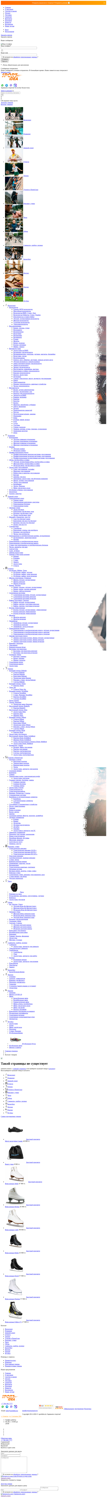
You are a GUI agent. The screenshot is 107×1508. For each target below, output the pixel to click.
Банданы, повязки (19, 656)
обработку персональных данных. (25, 57)
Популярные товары (12, 1364)
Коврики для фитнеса (17, 980)
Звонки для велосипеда (21, 367)
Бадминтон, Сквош (16, 745)
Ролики (12, 958)
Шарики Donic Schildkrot (22, 740)
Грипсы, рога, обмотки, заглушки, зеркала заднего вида (33, 360)
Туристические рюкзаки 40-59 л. (25, 852)
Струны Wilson (18, 728)
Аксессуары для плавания (18, 467)
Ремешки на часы (15, 894)
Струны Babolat (19, 682)
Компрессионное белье (17, 647)
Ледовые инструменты (21, 825)
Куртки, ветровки (19, 345)
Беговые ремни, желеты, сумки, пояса (22, 871)
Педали (16, 408)
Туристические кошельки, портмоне (22, 867)
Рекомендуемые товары (13, 1366)
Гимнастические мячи (21, 1002)
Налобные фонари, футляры (19, 838)
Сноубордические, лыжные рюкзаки (22, 858)
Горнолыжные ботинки (21, 504)
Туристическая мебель (17, 791)
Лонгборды (13, 965)
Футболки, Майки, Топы (18, 570)
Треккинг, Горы (14, 912)
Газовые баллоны (19, 784)
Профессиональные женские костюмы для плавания (32, 454)
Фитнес (26, 273)
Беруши (16, 475)
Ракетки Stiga (18, 713)
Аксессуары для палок (21, 778)
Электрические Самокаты (18, 948)
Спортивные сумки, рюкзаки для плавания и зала (27, 874)
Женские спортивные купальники (25, 445)
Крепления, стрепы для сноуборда (25, 530)
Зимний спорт (29, 148)
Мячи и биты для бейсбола (22, 1004)
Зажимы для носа (19, 477)
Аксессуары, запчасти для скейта (25, 956)
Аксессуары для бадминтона (23, 755)
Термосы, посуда (15, 844)
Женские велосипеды (21, 320)
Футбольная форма (16, 1033)
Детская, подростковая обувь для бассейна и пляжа (31, 462)
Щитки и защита (15, 1047)
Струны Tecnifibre (19, 699)
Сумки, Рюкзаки (15, 1031)
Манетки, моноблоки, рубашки (24, 405)
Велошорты (17, 337)
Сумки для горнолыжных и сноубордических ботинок (28, 545)
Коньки (16, 556)
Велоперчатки (18, 332)
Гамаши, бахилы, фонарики (19, 936)
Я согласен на (20, 57)
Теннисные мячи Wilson (21, 725)
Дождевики (13, 645)
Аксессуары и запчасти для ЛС (24, 830)
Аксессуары (17, 564)
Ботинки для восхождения (18, 919)
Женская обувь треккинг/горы (24, 914)
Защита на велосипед (21, 365)
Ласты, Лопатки (19, 486)
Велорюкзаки (14, 865)
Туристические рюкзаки (17, 848)
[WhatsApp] (2, 85)
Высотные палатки (20, 761)
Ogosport (12, 992)
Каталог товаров (7, 102)
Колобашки (17, 484)
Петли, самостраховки (17, 806)
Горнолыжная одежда (17, 628)
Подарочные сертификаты (18, 1013)
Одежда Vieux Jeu (19, 689)
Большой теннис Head (17, 730)
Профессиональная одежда (18, 452)
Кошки (15, 821)
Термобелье (13, 621)
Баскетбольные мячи (20, 998)
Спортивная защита (16, 664)
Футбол (26, 301)
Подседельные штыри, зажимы (24, 414)
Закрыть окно (6, 72)
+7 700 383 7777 (9, 82)
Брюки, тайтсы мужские (22, 591)
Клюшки (16, 558)
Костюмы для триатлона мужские (25, 653)
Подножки (17, 376)
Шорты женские (19, 582)
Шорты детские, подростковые (24, 580)
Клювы (16, 819)
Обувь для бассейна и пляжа (19, 460)
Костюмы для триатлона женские (25, 651)
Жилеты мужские (19, 619)
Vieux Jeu (12, 687)
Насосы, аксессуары (20, 375)
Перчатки (12, 1029)
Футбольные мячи (15, 1045)
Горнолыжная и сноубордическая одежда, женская (31, 632)
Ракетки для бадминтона (22, 751)
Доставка (8, 15)
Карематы (12, 772)
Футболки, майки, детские (22, 572)
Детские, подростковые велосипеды (26, 319)
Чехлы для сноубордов (21, 534)
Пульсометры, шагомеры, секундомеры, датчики (26, 896)
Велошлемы (17, 335)
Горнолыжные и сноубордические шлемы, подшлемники (29, 536)
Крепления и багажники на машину (22, 1011)
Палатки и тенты (15, 759)
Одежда (26, 162)
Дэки (15, 954)
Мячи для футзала (15, 1027)
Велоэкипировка (15, 326)
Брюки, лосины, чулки (21, 328)
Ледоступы (13, 938)
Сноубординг (14, 526)
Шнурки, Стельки (15, 940)
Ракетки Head (18, 732)
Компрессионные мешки (18, 861)
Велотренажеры (19, 358)
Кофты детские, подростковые (24, 602)
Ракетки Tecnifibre (19, 697)
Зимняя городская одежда (18, 636)
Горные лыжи (18, 500)
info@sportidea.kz (12, 1411)
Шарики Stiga (18, 715)
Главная (8, 7)
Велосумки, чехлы (20, 356)
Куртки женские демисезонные (24, 611)
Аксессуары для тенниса (18, 734)
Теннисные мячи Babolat (22, 678)
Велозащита (17, 330)
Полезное (8, 20)
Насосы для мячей (19, 1009)
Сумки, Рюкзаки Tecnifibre (22, 695)
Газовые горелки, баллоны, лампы (21, 780)
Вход (7, 30)
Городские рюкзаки (16, 856)
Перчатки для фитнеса (17, 982)
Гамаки (11, 774)
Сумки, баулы (14, 860)
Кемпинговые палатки (21, 765)
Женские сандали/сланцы (22, 927)
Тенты (15, 767)
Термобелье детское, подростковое (25, 623)
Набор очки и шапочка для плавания (26, 473)
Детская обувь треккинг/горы (23, 917)
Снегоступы (13, 549)
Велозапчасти (14, 388)
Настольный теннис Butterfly (19, 706)
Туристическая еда (15, 789)
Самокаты (12, 944)
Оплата (7, 13)
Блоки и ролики (15, 810)
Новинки (8, 1362)
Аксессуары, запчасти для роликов (25, 961)
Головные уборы (15, 654)
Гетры (11, 1025)
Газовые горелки (19, 782)
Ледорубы (17, 823)
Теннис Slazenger (15, 702)
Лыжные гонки (14, 508)
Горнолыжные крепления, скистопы (26, 502)
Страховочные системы (17, 795)
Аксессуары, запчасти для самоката (26, 946)
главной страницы (19, 1069)
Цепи (15, 433)
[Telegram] (6, 85)
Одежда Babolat (18, 672)
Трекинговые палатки (21, 763)
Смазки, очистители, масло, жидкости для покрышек (32, 378)
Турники (12, 976)
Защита (16, 562)
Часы (25, 217)
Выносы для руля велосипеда (23, 393)
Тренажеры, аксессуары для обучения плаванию (30, 479)
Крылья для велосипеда (21, 373)
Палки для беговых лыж (22, 515)
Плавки (12, 447)
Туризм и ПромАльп (31, 190)
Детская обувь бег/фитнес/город (24, 906)
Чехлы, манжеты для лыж (18, 547)
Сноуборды (17, 528)
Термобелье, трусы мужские (23, 626)
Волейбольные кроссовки (18, 932)
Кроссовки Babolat (20, 676)
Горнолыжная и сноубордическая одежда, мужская (31, 634)
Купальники (13, 437)
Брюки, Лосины (15, 585)
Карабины (17, 799)
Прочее (26, 287)
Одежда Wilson (18, 719)
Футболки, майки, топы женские (25, 574)
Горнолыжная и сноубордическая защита (23, 543)
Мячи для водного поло (21, 488)
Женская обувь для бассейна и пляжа (26, 464)
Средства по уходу (15, 842)
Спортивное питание (16, 1015)
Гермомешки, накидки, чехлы (19, 863)
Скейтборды (13, 950)
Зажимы (12, 808)
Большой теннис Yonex (17, 684)
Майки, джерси (18, 347)
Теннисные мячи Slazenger (22, 704)
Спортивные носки (16, 662)
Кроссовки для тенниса (17, 930)
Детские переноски (16, 878)
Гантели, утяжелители (17, 978)
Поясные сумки (14, 873)
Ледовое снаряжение (16, 817)
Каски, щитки (14, 812)
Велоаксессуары (15, 348)
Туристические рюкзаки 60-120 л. (25, 854)
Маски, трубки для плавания (23, 480)
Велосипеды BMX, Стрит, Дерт (24, 313)
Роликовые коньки (20, 959)
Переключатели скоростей (22, 410)
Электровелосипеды (20, 324)
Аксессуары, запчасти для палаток (25, 769)
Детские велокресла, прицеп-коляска (26, 362)
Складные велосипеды (21, 322)
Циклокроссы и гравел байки (23, 317)
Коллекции (9, 24)
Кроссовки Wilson (19, 723)
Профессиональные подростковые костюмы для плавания (34, 458)
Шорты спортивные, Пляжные (20, 578)
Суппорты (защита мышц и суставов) (22, 986)
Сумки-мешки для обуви (18, 876)
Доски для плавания (20, 482)
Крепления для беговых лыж (23, 511)
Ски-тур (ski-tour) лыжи (21, 519)
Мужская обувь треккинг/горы (24, 915)
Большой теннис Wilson (17, 717)
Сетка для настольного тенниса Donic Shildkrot (30, 742)
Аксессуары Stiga (19, 712)
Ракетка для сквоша (20, 749)
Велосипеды (13, 307)
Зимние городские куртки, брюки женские (28, 640)
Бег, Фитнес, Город (16, 904)
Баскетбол (27, 259)
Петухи (16, 412)
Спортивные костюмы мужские (24, 598)
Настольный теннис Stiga (18, 710)
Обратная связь (6, 1438)
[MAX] (15, 85)
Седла (15, 423)
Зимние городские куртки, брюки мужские (28, 641)
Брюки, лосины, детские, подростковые (27, 587)
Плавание (27, 134)
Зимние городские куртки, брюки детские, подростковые (33, 638)
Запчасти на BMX (19, 395)
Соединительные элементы (23, 801)
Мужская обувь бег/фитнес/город (25, 910)
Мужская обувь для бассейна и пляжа (26, 465)
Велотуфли (17, 333)
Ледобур (16, 827)
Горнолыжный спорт (16, 498)
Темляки (16, 829)
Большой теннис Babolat (18, 670)
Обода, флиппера (19, 406)
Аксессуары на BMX (20, 350)
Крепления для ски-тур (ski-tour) (24, 521)
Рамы (15, 418)
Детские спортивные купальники (25, 441)
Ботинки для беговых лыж (22, 513)
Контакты (8, 19)
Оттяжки (16, 802)
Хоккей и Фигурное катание (19, 554)
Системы (16, 425)
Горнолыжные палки (20, 506)
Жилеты (16, 341)
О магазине (9, 9)
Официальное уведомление (74, 1409)
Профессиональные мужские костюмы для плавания (32, 456)
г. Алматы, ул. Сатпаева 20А (11, 1416)
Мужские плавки (19, 450)
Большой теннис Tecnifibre (18, 691)
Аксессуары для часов (17, 899)
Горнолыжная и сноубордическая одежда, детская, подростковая (36, 630)
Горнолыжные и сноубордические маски (23, 541)
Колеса (15, 403)
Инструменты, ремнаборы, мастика (26, 369)
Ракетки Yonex (18, 685)
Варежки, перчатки (16, 643)
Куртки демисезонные (17, 608)
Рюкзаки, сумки (29, 203)
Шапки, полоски (19, 660)
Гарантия (8, 17)
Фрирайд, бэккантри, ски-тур (19, 517)
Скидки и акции (11, 11)
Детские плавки (19, 449)
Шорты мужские (19, 583)
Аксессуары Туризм (16, 787)
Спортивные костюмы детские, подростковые (29, 595)
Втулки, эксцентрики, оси (22, 391)
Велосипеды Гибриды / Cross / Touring (27, 315)
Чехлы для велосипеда (21, 386)
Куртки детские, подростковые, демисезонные (29, 610)
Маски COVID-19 (15, 994)
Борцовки (12, 934)
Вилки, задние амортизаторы (23, 390)
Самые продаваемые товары (11, 1116)
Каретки (16, 399)
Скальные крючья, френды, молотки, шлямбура (26, 815)
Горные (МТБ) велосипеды (23, 309)
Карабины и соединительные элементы (23, 797)
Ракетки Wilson (18, 721)
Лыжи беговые (18, 509)
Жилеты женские (19, 617)
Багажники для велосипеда (23, 352)
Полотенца (13, 492)
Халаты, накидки (15, 493)
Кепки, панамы (18, 658)
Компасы (12, 898)
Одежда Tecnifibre (19, 693)
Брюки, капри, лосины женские (24, 589)
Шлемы (16, 539)
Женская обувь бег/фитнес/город (25, 908)
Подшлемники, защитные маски (24, 538)
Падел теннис (14, 700)
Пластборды (13, 963)
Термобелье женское (20, 625)
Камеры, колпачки (19, 397)
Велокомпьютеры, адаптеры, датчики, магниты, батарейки (34, 354)
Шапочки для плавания (21, 471)
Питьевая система (15, 869)
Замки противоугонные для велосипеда (27, 363)
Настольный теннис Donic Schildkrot (22, 736)
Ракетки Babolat (19, 674)
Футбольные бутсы (29, 1044)
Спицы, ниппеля (19, 427)
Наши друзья (9, 26)
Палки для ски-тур (20, 524)
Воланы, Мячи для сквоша (22, 747)
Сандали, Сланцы (15, 923)
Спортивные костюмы (17, 593)
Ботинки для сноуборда (21, 532)
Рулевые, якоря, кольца (21, 419)
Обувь (26, 231)
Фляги (15, 380)
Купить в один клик (24, 1476)
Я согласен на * (20, 1474)
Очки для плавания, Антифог (23, 469)
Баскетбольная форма (16, 972)
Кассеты (16, 401)
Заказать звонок (6, 35)
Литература (13, 1019)
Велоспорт (27, 120)
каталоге (52, 1069)
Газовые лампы (18, 786)
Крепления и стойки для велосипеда (26, 371)
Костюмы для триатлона (18, 649)
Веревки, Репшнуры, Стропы (19, 793)
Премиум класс (10, 1360)
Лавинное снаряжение (17, 832)
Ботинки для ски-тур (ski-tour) (24, 523)
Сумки (15, 560)
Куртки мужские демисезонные (24, 613)
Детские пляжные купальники (24, 439)
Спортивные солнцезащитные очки (22, 1017)
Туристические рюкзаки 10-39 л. (25, 850)
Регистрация (9, 31)
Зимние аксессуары (16, 552)
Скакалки (12, 984)
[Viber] (10, 85)
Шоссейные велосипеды (22, 311)
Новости (8, 22)
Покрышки (17, 416)
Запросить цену (19, 1494)
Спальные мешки (15, 771)
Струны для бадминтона (22, 753)
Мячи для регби (19, 1007)
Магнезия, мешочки (16, 840)
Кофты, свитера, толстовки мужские (26, 606)
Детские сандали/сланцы (22, 925)
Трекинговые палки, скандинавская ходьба (24, 776)
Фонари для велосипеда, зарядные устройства (29, 384)
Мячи (11, 996)
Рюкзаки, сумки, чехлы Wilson (24, 727)
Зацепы (12, 814)
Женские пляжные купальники (24, 443)
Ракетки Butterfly (19, 708)
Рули (15, 421)
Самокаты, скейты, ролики (33, 245)
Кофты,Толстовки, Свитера (19, 600)
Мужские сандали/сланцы (22, 929)
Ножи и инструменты (17, 836)
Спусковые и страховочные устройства (23, 804)
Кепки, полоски (19, 343)
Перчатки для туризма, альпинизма (21, 834)
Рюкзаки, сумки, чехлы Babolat (24, 680)
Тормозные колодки (20, 431)
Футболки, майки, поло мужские (25, 576)
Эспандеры (13, 988)
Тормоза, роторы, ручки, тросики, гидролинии (30, 429)
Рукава (15, 339)
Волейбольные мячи (20, 1000)
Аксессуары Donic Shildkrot (23, 743)
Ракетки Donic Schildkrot (22, 738)
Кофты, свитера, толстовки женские (26, 604)
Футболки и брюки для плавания (21, 490)
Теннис (26, 176)
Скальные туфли (15, 921)
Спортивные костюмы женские (24, 597)
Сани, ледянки (14, 551)
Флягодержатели (19, 382)
